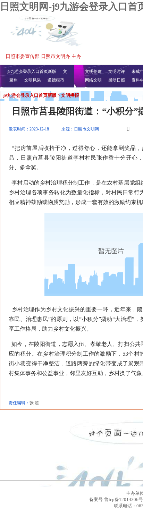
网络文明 (93, 80)
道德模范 (56, 80)
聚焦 (13, 80)
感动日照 (116, 80)
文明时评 (116, 71)
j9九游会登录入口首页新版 (31, 71)
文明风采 (32, 80)
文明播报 (70, 95)
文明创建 (93, 71)
